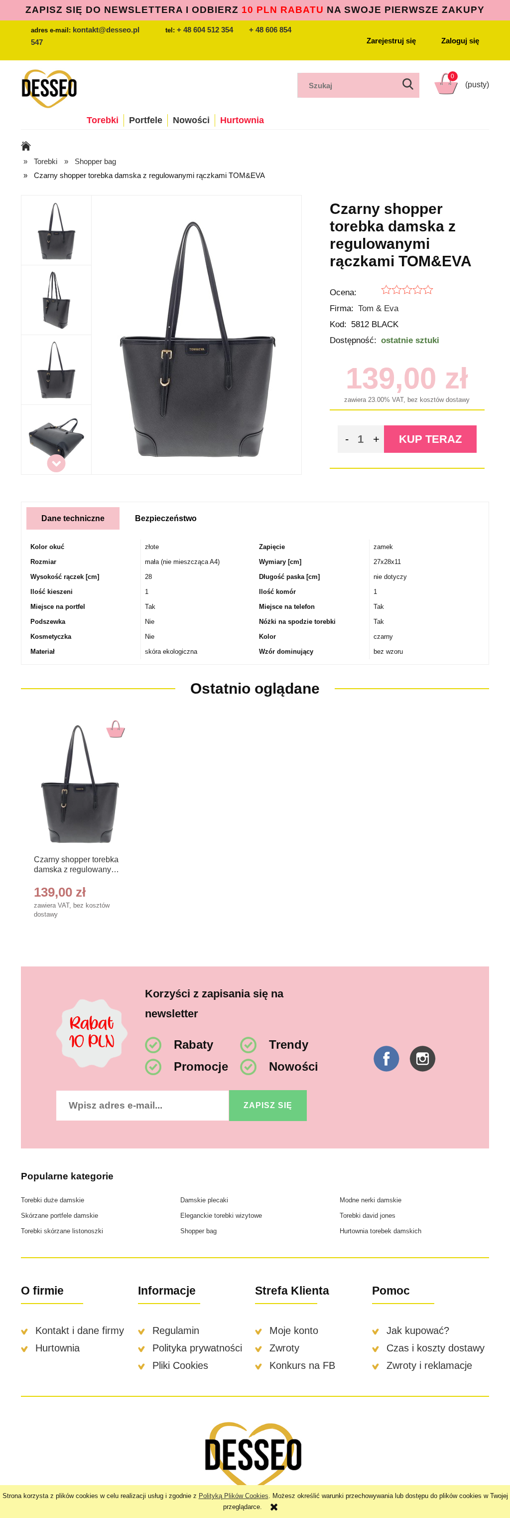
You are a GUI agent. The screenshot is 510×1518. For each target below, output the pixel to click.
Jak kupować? (417, 1330)
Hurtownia (57, 1348)
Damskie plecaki (204, 1200)
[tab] (73, 518)
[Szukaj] (407, 85)
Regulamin (175, 1330)
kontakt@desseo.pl (106, 29)
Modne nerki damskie (370, 1200)
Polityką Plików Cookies (233, 1496)
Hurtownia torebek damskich (380, 1231)
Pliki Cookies (180, 1365)
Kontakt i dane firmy (79, 1330)
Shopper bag (198, 1231)
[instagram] (422, 1059)
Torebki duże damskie (52, 1200)
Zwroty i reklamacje (429, 1365)
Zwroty (284, 1348)
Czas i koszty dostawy (435, 1348)
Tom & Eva (378, 308)
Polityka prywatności (197, 1348)
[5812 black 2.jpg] (56, 300)
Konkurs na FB (302, 1365)
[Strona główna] (49, 87)
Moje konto (293, 1330)
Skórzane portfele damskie (59, 1215)
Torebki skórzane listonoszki (62, 1231)
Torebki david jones (367, 1215)
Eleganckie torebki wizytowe (221, 1215)
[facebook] (386, 1059)
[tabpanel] (255, 599)
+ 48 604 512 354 (205, 29)
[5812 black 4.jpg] (56, 439)
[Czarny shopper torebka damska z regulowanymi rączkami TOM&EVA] (79, 782)
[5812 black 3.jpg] (56, 370)
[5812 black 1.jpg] (56, 230)
